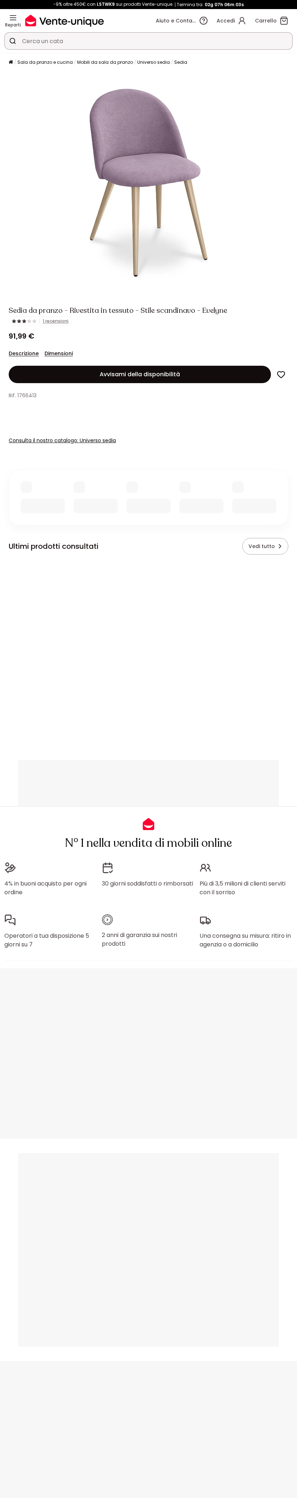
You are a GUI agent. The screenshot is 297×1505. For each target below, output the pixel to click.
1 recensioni (55, 321)
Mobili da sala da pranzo (105, 62)
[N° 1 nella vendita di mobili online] (64, 20)
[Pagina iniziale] (11, 62)
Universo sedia (153, 62)
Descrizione (24, 353)
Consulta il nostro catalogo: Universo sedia (62, 440)
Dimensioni (59, 353)
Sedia (180, 62)
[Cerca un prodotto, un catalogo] (13, 41)
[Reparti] (13, 17)
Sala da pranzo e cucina (45, 62)
